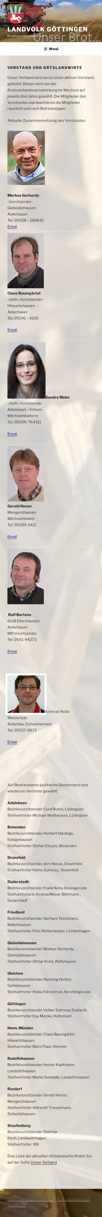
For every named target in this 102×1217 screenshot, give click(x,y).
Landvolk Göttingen (47, 29)
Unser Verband (44, 1162)
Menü (53, 49)
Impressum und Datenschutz (30, 1199)
